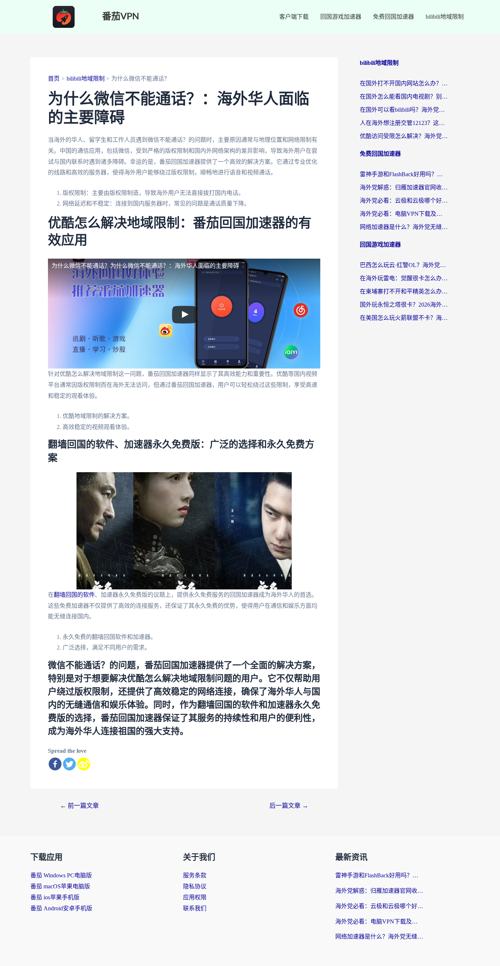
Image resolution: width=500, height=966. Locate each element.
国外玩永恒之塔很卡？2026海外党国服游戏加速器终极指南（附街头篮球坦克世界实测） (404, 304)
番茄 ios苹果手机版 (54, 897)
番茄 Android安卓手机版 (61, 908)
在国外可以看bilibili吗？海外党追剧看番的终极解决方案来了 (404, 110)
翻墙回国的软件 (74, 595)
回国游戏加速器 (340, 17)
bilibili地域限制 (445, 17)
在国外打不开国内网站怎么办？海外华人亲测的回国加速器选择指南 (404, 83)
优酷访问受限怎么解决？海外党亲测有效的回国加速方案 (404, 136)
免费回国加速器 (393, 17)
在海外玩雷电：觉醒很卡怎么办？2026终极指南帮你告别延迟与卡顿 (404, 278)
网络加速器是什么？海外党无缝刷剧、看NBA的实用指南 (404, 227)
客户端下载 (294, 17)
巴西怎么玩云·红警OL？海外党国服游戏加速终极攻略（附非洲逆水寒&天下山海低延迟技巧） (404, 265)
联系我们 (194, 908)
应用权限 (194, 897)
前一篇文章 (79, 806)
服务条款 (194, 875)
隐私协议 (194, 886)
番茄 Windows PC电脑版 (61, 875)
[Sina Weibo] (83, 764)
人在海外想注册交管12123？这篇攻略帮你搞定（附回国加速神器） (404, 123)
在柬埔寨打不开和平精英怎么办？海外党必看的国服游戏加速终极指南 (404, 291)
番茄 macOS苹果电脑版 (60, 886)
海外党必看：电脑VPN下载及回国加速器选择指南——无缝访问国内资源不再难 (404, 214)
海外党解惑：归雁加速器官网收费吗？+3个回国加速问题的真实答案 (404, 187)
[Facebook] (55, 764)
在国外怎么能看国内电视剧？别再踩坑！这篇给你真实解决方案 (404, 96)
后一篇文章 (288, 806)
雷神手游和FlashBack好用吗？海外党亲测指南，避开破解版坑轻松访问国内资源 (404, 174)
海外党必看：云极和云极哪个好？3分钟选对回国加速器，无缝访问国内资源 (404, 200)
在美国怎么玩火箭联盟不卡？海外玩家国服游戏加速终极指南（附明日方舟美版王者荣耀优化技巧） (404, 318)
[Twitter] (69, 764)
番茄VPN (120, 16)
